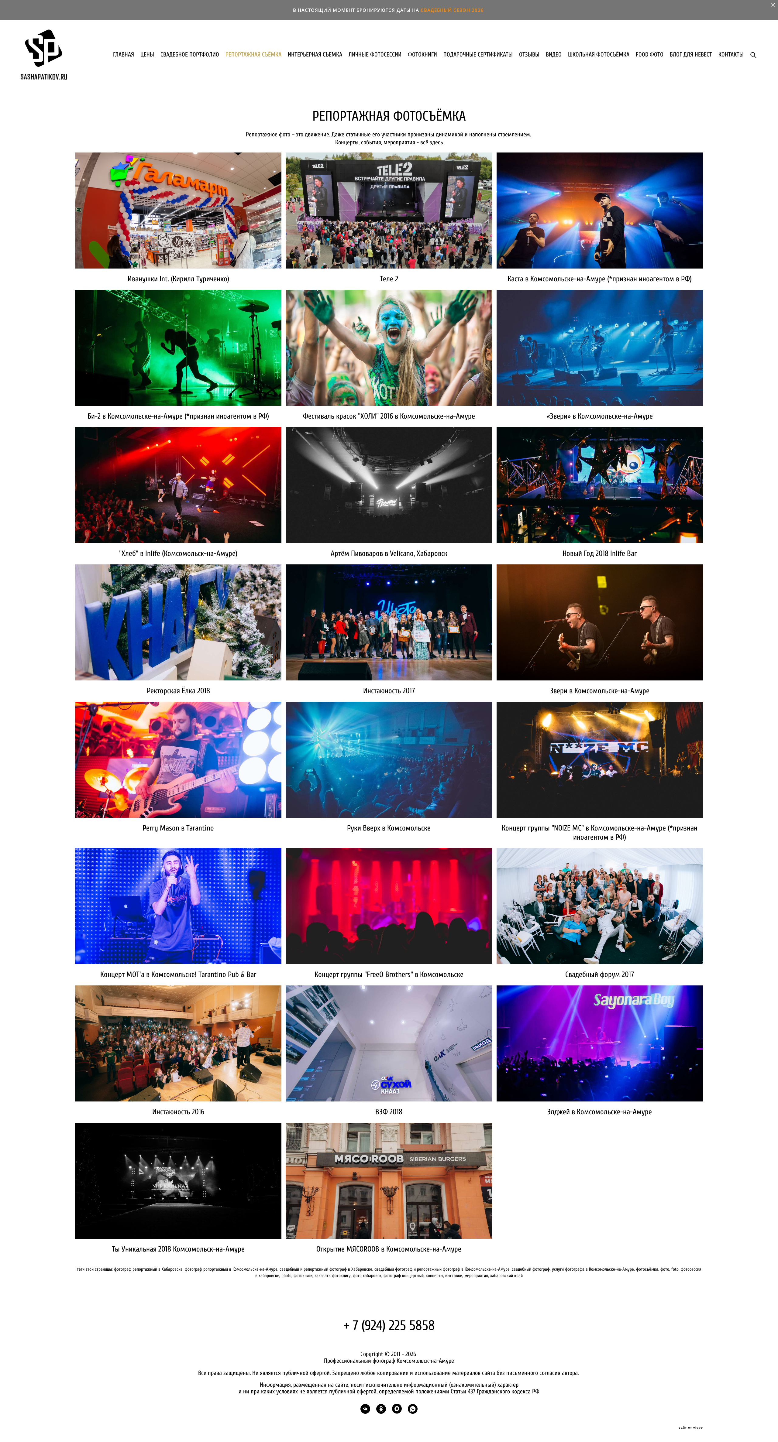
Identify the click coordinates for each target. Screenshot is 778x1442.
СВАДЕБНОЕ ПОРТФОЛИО (189, 55)
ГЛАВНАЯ (123, 55)
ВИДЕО (554, 55)
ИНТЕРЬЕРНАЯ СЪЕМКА (315, 55)
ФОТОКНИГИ (422, 55)
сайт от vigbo (691, 1427)
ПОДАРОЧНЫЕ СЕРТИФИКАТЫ (478, 55)
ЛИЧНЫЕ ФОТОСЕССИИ (375, 55)
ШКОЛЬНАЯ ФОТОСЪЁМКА (598, 55)
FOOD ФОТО (649, 55)
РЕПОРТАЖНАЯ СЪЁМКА (253, 55)
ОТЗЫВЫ (529, 55)
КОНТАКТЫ (731, 55)
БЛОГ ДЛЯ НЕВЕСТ (691, 55)
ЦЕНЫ (147, 55)
